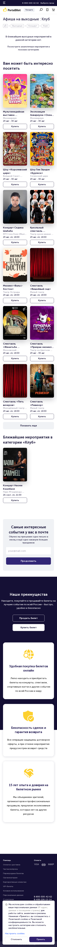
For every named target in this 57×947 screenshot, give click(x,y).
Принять (40, 939)
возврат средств (37, 748)
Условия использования (13, 891)
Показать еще (28, 425)
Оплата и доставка (11, 865)
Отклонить (16, 939)
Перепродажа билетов (13, 873)
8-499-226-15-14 (43, 899)
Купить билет (29, 627)
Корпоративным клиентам (14, 882)
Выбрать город (47, 3)
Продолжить (28, 561)
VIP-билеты (8, 886)
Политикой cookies (18, 919)
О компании (8, 899)
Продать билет (28, 618)
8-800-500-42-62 (30, 3)
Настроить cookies (15, 933)
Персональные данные (13, 895)
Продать (29, 10)
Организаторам (10, 878)
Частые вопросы (10, 869)
